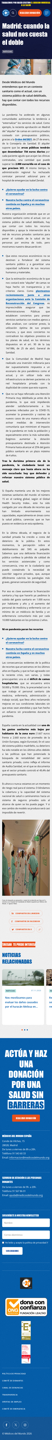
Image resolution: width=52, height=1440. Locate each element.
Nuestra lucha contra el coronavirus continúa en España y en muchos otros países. (27, 204)
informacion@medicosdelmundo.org (29, 1157)
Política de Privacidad (14, 1373)
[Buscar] (13, 13)
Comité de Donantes (12, 1380)
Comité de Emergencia (13, 1409)
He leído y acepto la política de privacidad (25, 1242)
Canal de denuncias (12, 1387)
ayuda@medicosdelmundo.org (26, 1195)
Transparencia (10, 1395)
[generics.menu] (46, 13)
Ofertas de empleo (12, 1402)
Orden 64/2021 (23, 139)
